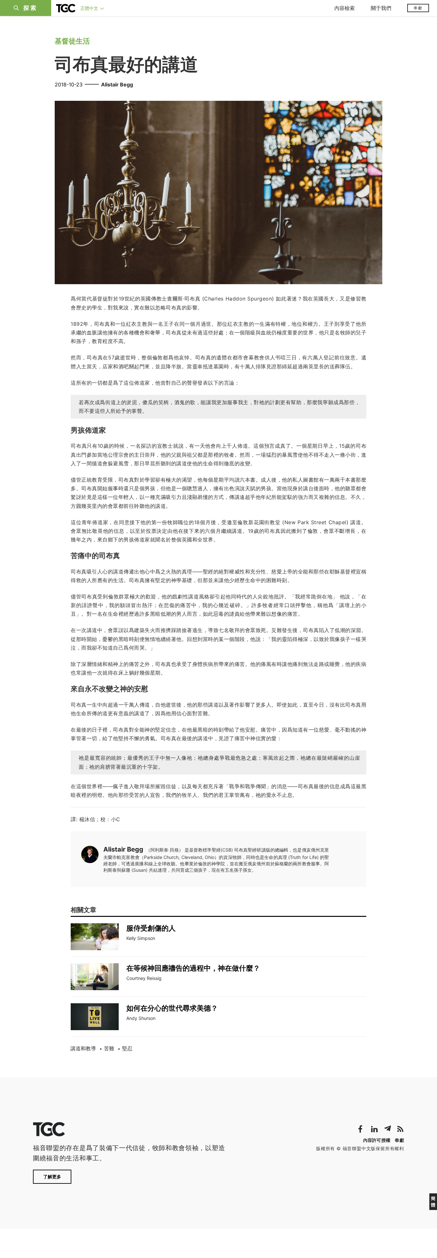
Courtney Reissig (144, 978)
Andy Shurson (140, 1018)
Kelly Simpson (140, 938)
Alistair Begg (117, 84)
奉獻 (418, 7)
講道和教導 (83, 1048)
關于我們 (381, 8)
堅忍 (127, 1048)
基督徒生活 (72, 41)
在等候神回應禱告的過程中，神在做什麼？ (193, 968)
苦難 (109, 1048)
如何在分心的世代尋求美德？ (172, 1008)
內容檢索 (344, 8)
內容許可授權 (377, 1140)
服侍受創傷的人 (151, 928)
